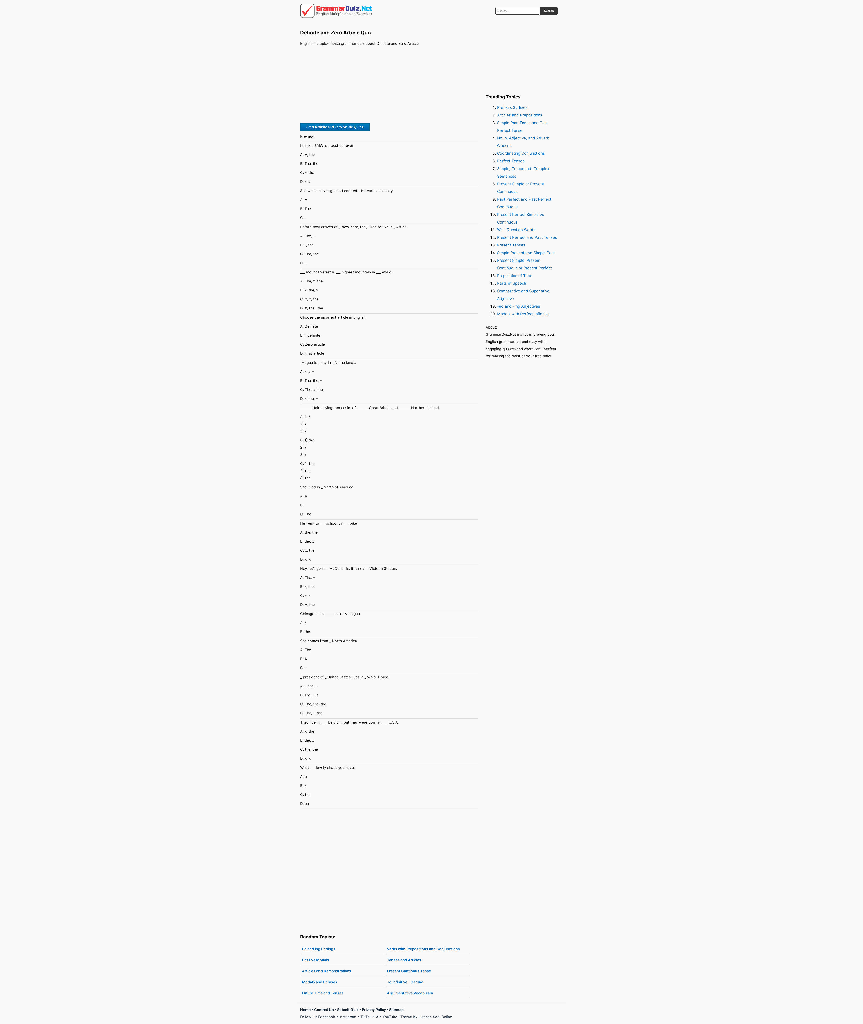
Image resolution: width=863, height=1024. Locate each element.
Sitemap (396, 1009)
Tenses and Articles (404, 960)
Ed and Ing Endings (318, 949)
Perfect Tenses (511, 161)
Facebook (326, 1017)
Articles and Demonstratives (326, 971)
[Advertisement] (389, 83)
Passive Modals (315, 960)
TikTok (366, 1017)
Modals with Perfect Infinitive (523, 314)
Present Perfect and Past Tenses (527, 237)
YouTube (390, 1017)
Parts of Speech (511, 283)
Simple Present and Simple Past (526, 252)
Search (549, 11)
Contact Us (324, 1009)
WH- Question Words (516, 230)
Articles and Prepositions (519, 115)
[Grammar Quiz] (336, 11)
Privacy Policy (374, 1009)
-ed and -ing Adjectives (518, 306)
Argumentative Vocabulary (410, 993)
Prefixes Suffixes (512, 107)
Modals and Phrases (319, 982)
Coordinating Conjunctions (521, 153)
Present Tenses (511, 245)
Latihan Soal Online (435, 1017)
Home (305, 1009)
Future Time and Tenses (322, 993)
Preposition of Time (514, 275)
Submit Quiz (347, 1009)
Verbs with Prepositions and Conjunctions (423, 949)
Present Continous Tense (409, 971)
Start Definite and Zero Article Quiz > (335, 127)
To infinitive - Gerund (405, 982)
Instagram (347, 1017)
